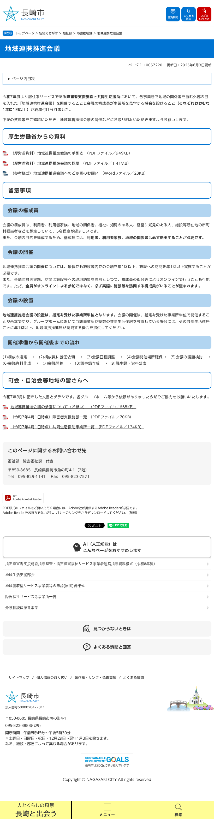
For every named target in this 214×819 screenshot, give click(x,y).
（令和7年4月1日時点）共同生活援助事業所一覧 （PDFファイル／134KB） (77, 427)
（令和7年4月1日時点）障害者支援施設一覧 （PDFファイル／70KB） (72, 417)
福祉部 (13, 461)
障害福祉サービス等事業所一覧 (30, 597)
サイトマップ (19, 677)
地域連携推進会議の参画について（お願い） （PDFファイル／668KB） (73, 407)
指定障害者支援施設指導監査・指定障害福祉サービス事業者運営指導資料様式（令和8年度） (81, 564)
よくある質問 (133, 677)
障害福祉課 (84, 33)
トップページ (25, 33)
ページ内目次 (23, 79)
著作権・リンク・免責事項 (95, 677)
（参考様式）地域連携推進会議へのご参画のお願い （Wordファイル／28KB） (79, 173)
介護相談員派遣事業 (21, 608)
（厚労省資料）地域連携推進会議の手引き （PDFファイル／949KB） (71, 153)
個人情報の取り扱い (52, 677)
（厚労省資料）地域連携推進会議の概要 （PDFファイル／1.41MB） (70, 163)
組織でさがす (48, 33)
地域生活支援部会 (19, 575)
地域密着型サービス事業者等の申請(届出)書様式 (45, 586)
